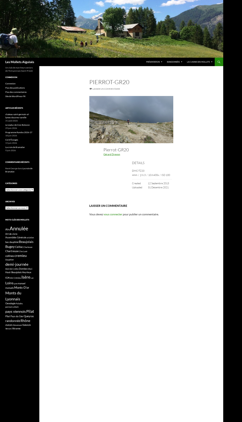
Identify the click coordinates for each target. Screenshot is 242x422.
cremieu (21, 256)
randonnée (12, 321)
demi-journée (17, 264)
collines (9, 255)
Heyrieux (26, 272)
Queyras (29, 316)
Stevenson (17, 325)
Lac (32, 278)
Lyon (15, 283)
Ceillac (19, 246)
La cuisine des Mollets (198, 62)
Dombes (23, 268)
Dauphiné (9, 259)
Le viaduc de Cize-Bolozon (17, 125)
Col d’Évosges (11, 139)
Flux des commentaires (16, 92)
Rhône (25, 321)
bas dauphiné (12, 242)
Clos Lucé (23, 251)
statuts (9, 325)
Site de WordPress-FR (15, 96)
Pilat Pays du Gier (14, 316)
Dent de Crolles (12, 269)
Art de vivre (11, 233)
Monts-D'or (21, 287)
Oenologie (10, 303)
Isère (25, 277)
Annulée (19, 228)
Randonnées (173, 62)
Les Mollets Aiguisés (19, 62)
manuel (21, 283)
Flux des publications (15, 87)
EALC (30, 269)
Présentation (153, 62)
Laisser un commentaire (106, 89)
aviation (30, 237)
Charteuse (27, 247)
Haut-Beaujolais (13, 272)
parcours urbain (12, 307)
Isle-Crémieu (15, 278)
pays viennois (15, 311)
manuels (9, 287)
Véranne (16, 328)
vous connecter (113, 214)
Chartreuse (12, 251)
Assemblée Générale (15, 237)
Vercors (8, 328)
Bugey (10, 247)
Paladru (19, 303)
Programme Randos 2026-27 (18, 132)
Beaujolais (26, 242)
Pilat (30, 311)
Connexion (10, 83)
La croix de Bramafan (15, 147)
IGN (7, 277)
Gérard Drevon (111, 154)
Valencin (26, 325)
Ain (7, 229)
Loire (9, 283)
